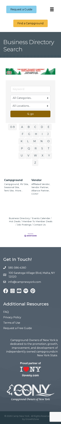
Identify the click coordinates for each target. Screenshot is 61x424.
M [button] (34, 141)
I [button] (42, 134)
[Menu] (52, 9)
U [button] (22, 155)
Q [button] (29, 148)
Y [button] (49, 155)
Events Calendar (41, 218)
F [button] (22, 134)
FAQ (6, 311)
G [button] (29, 134)
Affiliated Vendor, (40, 184)
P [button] (22, 148)
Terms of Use (11, 322)
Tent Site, (9, 190)
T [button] (48, 148)
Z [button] (35, 162)
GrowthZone (32, 419)
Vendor (36, 180)
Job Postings (24, 224)
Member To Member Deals (37, 221)
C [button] (35, 127)
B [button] (29, 127)
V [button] (28, 155)
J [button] (48, 134)
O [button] (48, 141)
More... (19, 190)
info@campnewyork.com (25, 281)
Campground (13, 180)
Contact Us (39, 224)
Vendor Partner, (40, 187)
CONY (34, 193)
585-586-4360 (17, 267)
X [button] (42, 155)
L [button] (28, 141)
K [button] (21, 141)
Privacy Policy (12, 317)
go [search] (32, 113)
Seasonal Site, (12, 187)
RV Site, (24, 184)
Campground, (11, 184)
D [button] (42, 127)
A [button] (22, 127)
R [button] (36, 148)
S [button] (42, 148)
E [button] (48, 127)
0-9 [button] (12, 127)
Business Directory (19, 218)
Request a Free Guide (17, 328)
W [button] (35, 155)
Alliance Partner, (40, 190)
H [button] (36, 134)
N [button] (42, 141)
